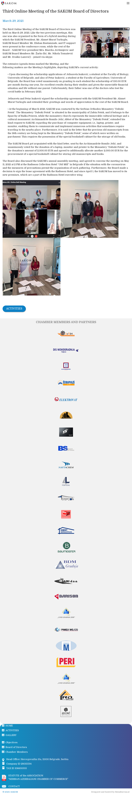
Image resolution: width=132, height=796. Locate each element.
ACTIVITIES (12, 730)
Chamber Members (17, 752)
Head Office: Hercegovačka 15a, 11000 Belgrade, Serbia (37, 759)
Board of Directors (16, 747)
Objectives (12, 742)
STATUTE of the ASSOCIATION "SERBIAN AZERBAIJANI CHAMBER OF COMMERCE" (38, 777)
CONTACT (14, 786)
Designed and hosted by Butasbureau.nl (110, 792)
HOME (9, 725)
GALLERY (11, 735)
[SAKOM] (9, 3)
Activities (14, 308)
